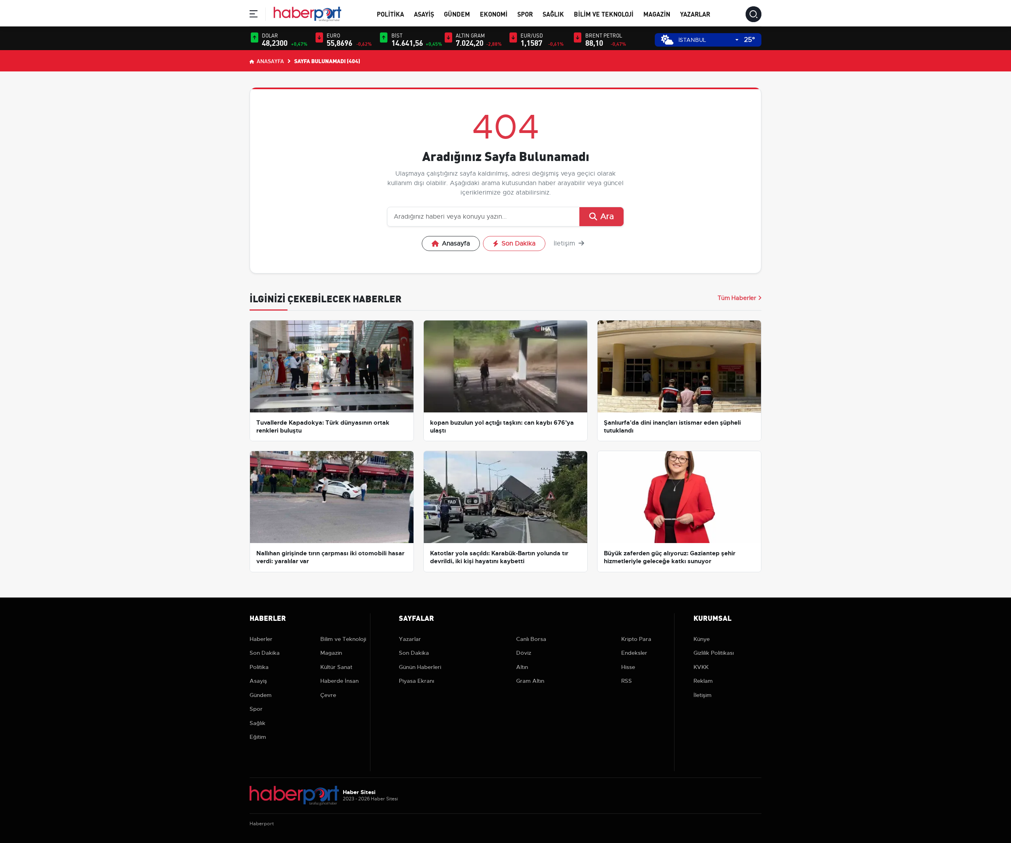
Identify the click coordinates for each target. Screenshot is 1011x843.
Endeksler (634, 652)
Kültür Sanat (336, 667)
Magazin (656, 13)
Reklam (703, 680)
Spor (525, 13)
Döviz (523, 652)
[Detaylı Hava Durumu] (667, 40)
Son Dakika (519, 243)
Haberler (261, 639)
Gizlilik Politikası (713, 652)
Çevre (328, 695)
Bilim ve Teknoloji (603, 13)
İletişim (565, 243)
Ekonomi (493, 13)
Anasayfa (270, 61)
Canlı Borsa (531, 639)
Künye (701, 639)
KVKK (700, 667)
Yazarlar (695, 13)
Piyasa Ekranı (416, 680)
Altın (522, 667)
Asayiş (424, 13)
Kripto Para (636, 639)
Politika (390, 13)
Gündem (457, 13)
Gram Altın (530, 680)
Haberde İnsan (339, 680)
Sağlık (553, 13)
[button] (253, 15)
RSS (626, 680)
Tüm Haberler (737, 298)
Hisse (628, 667)
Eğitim (258, 736)
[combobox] (708, 40)
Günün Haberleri (420, 667)
